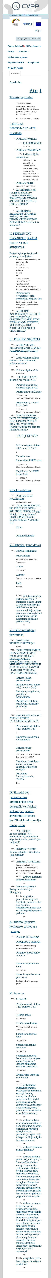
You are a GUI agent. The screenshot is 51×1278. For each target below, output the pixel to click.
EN (36, 31)
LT (40, 31)
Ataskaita (15, 73)
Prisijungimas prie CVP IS (29, 39)
